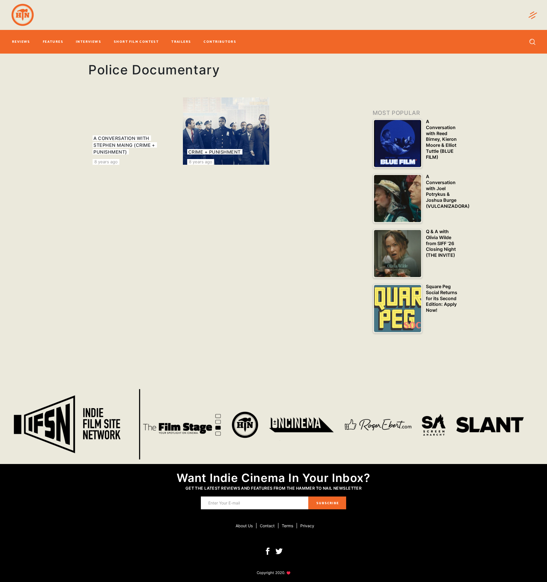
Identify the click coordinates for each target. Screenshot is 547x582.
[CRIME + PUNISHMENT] (226, 131)
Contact (267, 525)
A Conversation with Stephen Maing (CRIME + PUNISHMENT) (124, 145)
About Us (244, 525)
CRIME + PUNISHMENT (214, 152)
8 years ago (106, 161)
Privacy (307, 525)
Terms (287, 525)
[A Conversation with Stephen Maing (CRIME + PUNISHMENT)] (131, 131)
